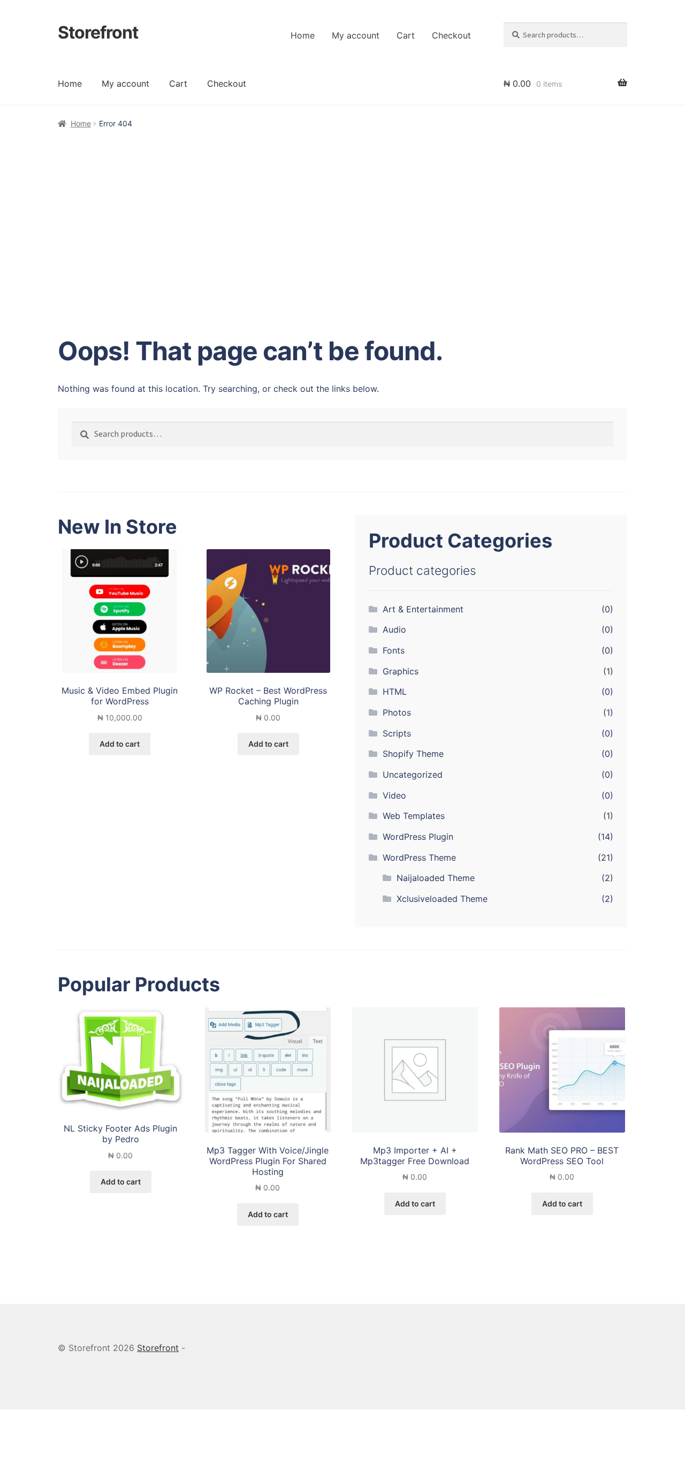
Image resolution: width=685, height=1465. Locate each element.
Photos (397, 712)
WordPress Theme (419, 857)
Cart (406, 35)
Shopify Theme (413, 753)
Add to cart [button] (120, 743)
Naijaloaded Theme (436, 877)
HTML (395, 691)
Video (394, 795)
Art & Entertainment (423, 609)
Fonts (394, 650)
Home (303, 35)
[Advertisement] (342, 211)
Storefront (98, 32)
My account (355, 35)
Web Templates (414, 815)
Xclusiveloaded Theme (442, 898)
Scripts (397, 733)
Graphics (400, 671)
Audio (394, 629)
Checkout (451, 35)
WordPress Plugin (418, 836)
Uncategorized (413, 774)
